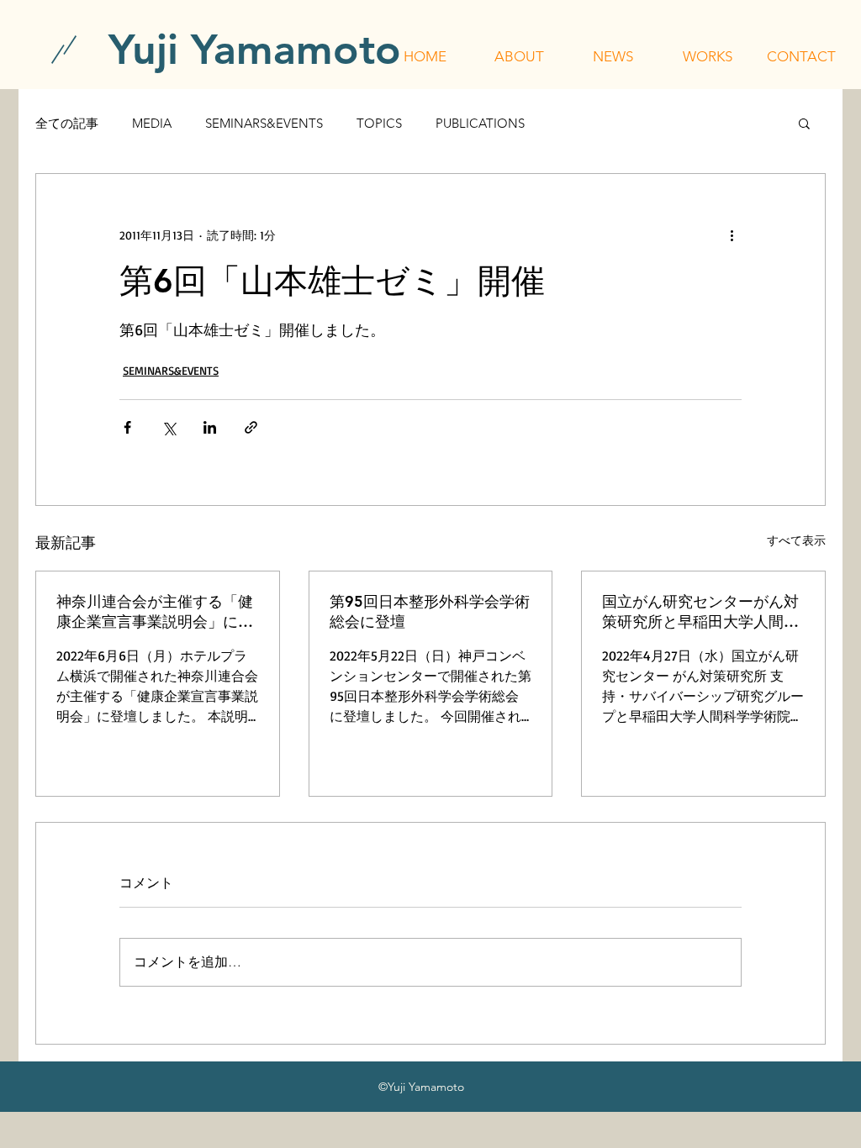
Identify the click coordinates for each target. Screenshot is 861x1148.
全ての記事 (66, 123)
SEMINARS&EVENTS (264, 123)
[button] (519, 56)
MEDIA (152, 123)
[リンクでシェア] (251, 427)
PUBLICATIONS (480, 123)
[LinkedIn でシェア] (210, 427)
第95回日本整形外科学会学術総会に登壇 (430, 611)
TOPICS (379, 123)
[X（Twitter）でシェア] (169, 427)
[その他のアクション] (731, 234)
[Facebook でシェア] (127, 427)
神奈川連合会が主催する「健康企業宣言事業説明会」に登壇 (154, 612)
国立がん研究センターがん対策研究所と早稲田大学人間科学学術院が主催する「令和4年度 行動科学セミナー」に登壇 (702, 612)
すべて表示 (796, 540)
